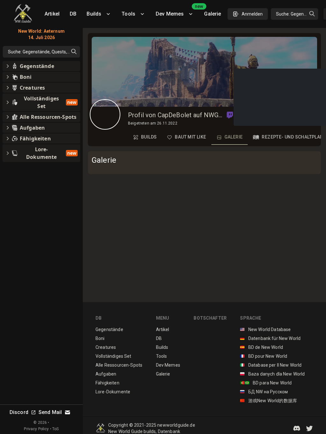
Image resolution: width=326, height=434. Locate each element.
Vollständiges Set (113, 356)
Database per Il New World (270, 365)
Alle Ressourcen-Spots (119, 365)
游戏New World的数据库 (268, 400)
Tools (128, 14)
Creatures (106, 347)
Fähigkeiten (107, 382)
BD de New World (261, 347)
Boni (100, 338)
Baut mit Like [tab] (190, 136)
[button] (230, 115)
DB (73, 14)
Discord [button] (19, 412)
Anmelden (252, 14)
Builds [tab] (149, 136)
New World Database (265, 329)
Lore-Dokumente (113, 391)
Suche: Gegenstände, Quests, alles (297, 14)
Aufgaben (106, 373)
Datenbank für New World (270, 338)
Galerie (212, 14)
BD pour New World (263, 356)
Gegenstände (109, 329)
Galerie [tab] (233, 136)
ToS (55, 429)
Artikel (52, 14)
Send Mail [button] (50, 412)
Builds (94, 14)
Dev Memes (177, 11)
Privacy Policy (36, 429)
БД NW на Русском (264, 391)
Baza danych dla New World (272, 373)
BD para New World (266, 382)
